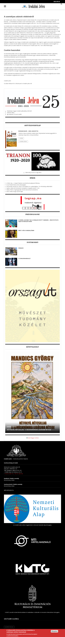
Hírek (32, 178)
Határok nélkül (10, 112)
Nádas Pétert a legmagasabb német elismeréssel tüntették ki (22, 190)
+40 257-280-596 (18, 473)
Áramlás (20, 248)
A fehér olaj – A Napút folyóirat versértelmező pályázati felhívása (23, 183)
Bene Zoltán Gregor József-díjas (14, 191)
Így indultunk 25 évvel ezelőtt (14, 114)
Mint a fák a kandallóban (26, 230)
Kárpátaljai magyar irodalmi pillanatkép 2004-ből (19, 111)
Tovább (21, 138)
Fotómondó (32, 242)
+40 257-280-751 (9, 473)
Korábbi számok (23, 141)
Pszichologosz (32, 214)
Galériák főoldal (9, 627)
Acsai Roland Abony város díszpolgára (16, 185)
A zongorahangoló (24, 258)
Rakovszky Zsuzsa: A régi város (33, 172)
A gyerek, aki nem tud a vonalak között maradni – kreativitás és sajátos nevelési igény (38, 220)
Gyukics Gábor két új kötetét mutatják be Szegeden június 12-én (22, 188)
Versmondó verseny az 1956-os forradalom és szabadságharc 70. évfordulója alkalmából (29, 186)
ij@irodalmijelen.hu (9, 490)
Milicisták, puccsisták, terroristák (21, 430)
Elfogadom (54, 631)
